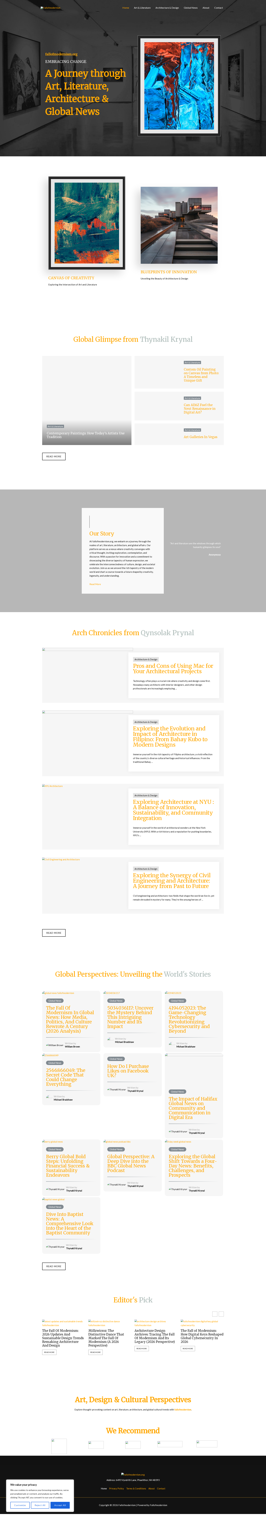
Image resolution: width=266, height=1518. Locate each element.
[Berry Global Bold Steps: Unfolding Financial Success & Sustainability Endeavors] (52, 1141)
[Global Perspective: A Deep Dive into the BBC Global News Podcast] (117, 1141)
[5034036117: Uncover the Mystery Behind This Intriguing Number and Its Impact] (111, 992)
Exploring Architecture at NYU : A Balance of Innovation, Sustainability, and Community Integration (173, 810)
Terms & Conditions (136, 1488)
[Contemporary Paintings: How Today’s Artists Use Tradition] (86, 400)
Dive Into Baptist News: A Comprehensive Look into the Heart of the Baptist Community (69, 1223)
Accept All (60, 1505)
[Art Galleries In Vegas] (157, 434)
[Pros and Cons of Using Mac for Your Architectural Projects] (87, 665)
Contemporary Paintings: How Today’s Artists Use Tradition (86, 435)
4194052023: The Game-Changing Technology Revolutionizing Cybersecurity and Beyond (189, 1019)
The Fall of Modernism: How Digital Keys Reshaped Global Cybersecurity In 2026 (202, 1336)
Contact (218, 7)
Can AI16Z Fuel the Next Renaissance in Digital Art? (200, 408)
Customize (20, 1505)
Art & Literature (142, 7)
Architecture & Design (167, 7)
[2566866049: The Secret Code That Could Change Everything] (50, 1055)
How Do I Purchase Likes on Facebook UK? (128, 1070)
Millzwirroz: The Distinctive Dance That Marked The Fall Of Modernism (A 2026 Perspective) (106, 1338)
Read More (49, 1352)
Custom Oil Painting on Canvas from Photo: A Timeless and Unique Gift (201, 374)
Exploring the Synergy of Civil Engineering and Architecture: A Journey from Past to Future (172, 881)
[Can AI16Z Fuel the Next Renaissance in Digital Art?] (157, 406)
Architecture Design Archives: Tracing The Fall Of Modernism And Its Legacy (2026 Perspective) (155, 1336)
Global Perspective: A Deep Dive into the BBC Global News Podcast (131, 1163)
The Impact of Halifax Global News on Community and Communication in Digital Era (193, 1108)
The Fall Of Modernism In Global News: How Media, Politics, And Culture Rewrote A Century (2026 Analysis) (70, 1019)
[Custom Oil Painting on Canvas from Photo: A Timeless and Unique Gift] (157, 372)
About (206, 7)
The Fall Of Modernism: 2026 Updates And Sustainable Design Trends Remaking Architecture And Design (63, 1338)
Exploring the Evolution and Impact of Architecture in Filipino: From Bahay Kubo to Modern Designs (170, 736)
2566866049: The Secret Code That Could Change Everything (65, 1077)
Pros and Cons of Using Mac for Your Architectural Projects (173, 669)
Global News (191, 7)
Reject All (40, 1505)
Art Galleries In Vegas (200, 437)
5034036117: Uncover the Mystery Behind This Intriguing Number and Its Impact (130, 1017)
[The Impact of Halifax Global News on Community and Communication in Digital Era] (194, 1069)
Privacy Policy (116, 1488)
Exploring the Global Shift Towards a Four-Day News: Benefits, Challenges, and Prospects (193, 1166)
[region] (40, 1496)
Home (125, 7)
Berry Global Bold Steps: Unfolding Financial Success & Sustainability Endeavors (68, 1166)
